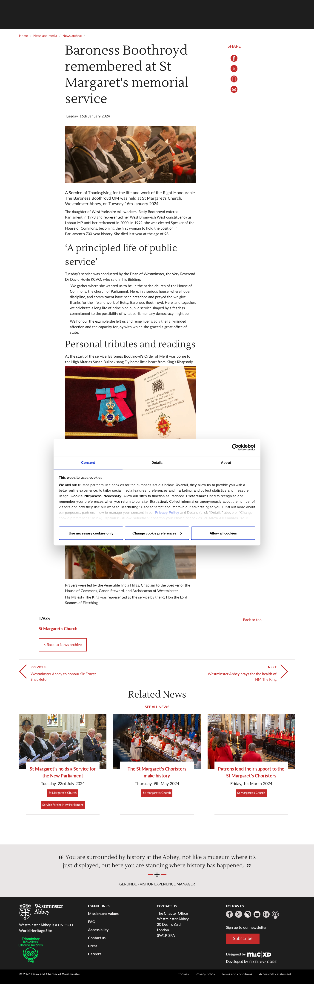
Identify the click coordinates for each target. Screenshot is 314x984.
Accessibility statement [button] (275, 974)
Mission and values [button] (103, 913)
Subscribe (243, 938)
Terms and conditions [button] (237, 974)
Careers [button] (94, 954)
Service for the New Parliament (62, 804)
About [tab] (226, 462)
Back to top (252, 620)
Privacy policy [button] (205, 974)
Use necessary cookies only (91, 533)
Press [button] (92, 945)
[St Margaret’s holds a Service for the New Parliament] (62, 741)
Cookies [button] (183, 974)
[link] (259, 954)
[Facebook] (229, 914)
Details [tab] (157, 462)
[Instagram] (247, 914)
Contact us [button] (97, 937)
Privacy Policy (167, 512)
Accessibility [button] (98, 929)
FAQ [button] (91, 921)
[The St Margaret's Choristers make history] (157, 741)
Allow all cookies (223, 533)
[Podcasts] (275, 915)
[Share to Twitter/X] (234, 68)
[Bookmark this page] (234, 79)
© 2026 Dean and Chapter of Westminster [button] (49, 974)
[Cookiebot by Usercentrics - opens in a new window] (235, 447)
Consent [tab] (88, 462)
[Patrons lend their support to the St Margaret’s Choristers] (251, 741)
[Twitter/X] (238, 914)
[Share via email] (234, 89)
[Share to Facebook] (234, 58)
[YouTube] (257, 914)
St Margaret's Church (58, 628)
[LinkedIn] (266, 914)
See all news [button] (157, 706)
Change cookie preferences (154, 533)
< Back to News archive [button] (63, 645)
